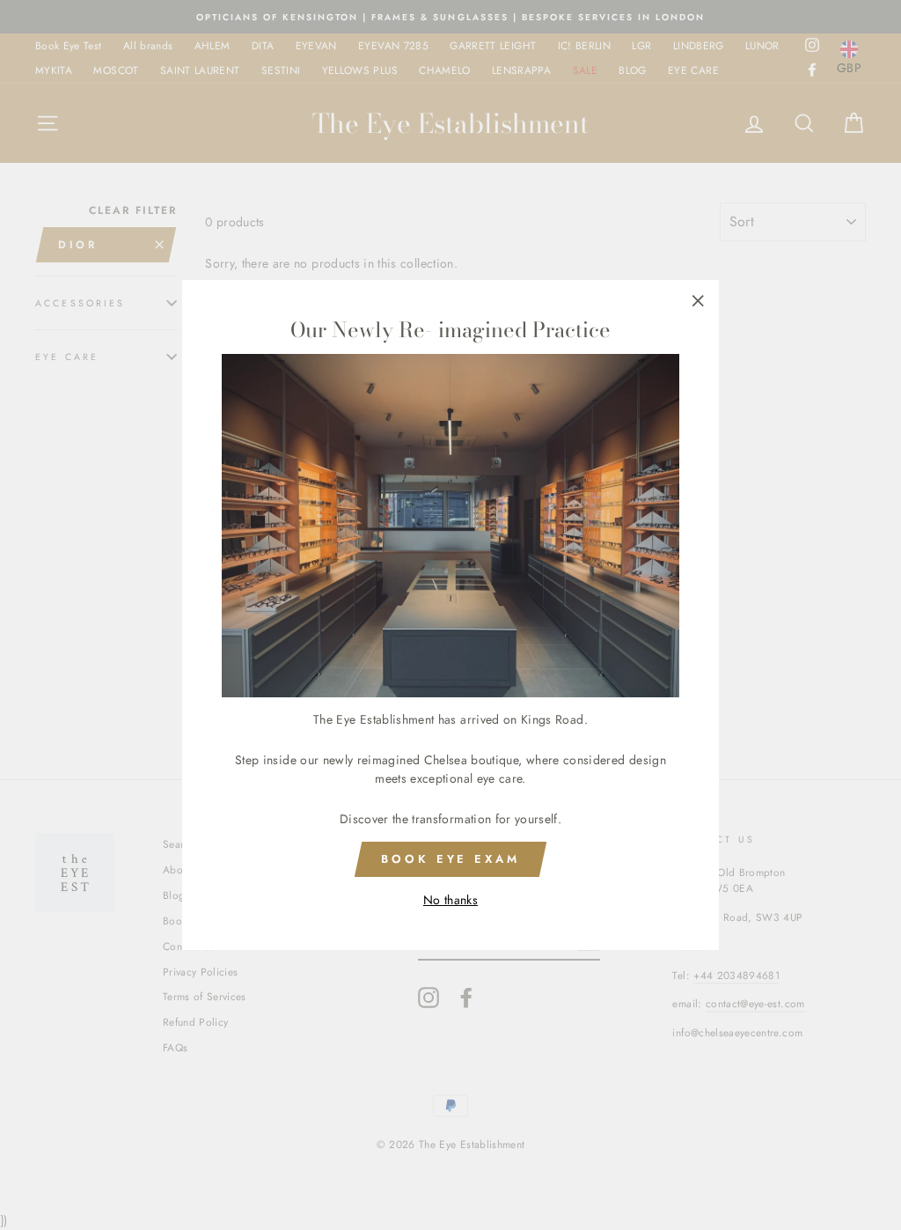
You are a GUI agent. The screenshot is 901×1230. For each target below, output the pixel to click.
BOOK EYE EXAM (450, 859)
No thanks (450, 900)
